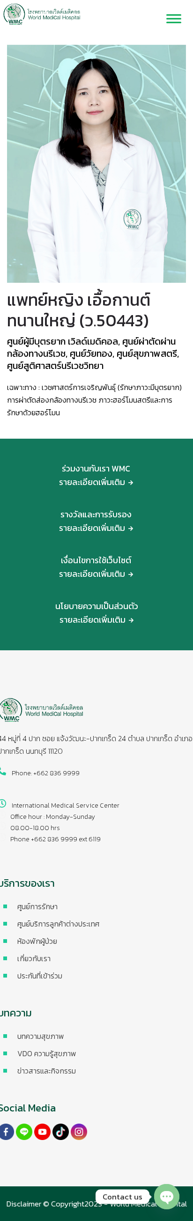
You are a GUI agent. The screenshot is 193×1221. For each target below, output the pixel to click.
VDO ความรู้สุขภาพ (46, 1053)
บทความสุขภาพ (40, 1036)
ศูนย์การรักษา (37, 906)
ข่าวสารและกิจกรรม (46, 1070)
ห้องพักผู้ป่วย (37, 941)
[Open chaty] (166, 1196)
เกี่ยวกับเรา (34, 958)
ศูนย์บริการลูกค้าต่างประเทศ (58, 923)
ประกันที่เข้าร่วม (39, 975)
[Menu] (173, 18)
